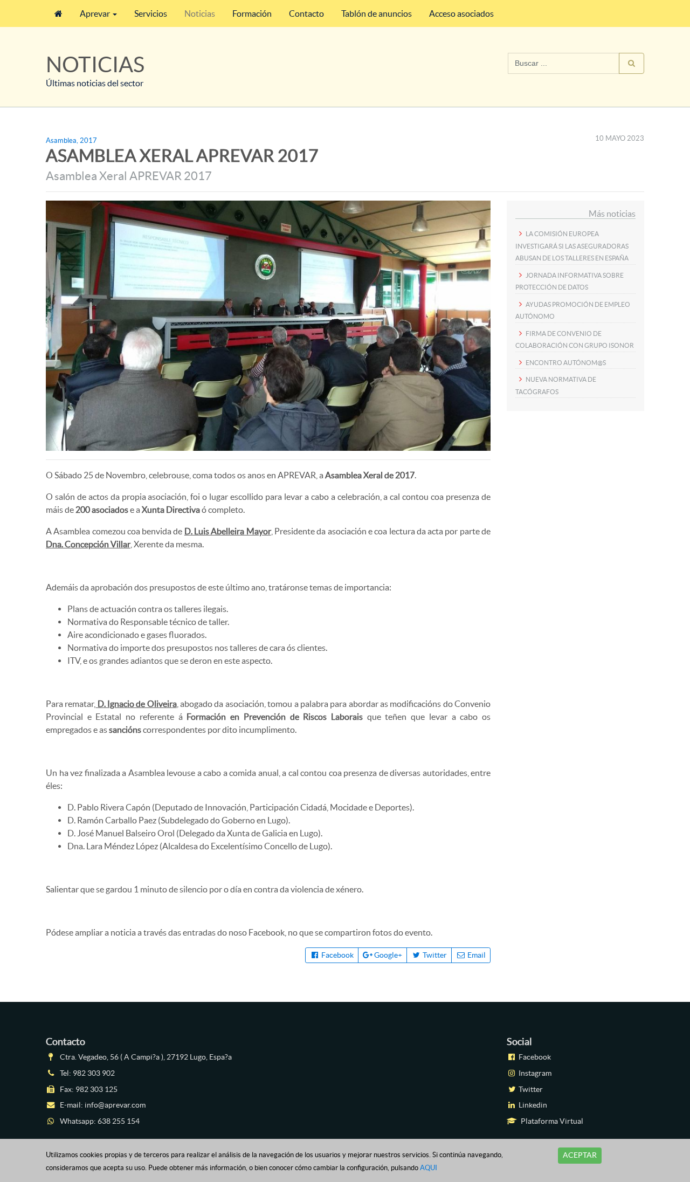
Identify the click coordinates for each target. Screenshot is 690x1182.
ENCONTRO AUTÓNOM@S (566, 362)
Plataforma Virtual (551, 1121)
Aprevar (95, 13)
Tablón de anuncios (376, 13)
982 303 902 (94, 1073)
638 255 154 (119, 1121)
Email (476, 955)
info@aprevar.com (115, 1105)
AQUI (428, 1168)
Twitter (434, 955)
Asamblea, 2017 (71, 140)
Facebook (337, 955)
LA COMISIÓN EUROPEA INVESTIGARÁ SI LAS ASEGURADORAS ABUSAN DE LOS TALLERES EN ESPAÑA (572, 246)
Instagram (534, 1073)
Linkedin (532, 1105)
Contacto (306, 13)
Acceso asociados (461, 13)
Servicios (150, 13)
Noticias (199, 13)
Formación (252, 13)
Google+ (387, 955)
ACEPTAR (580, 1155)
